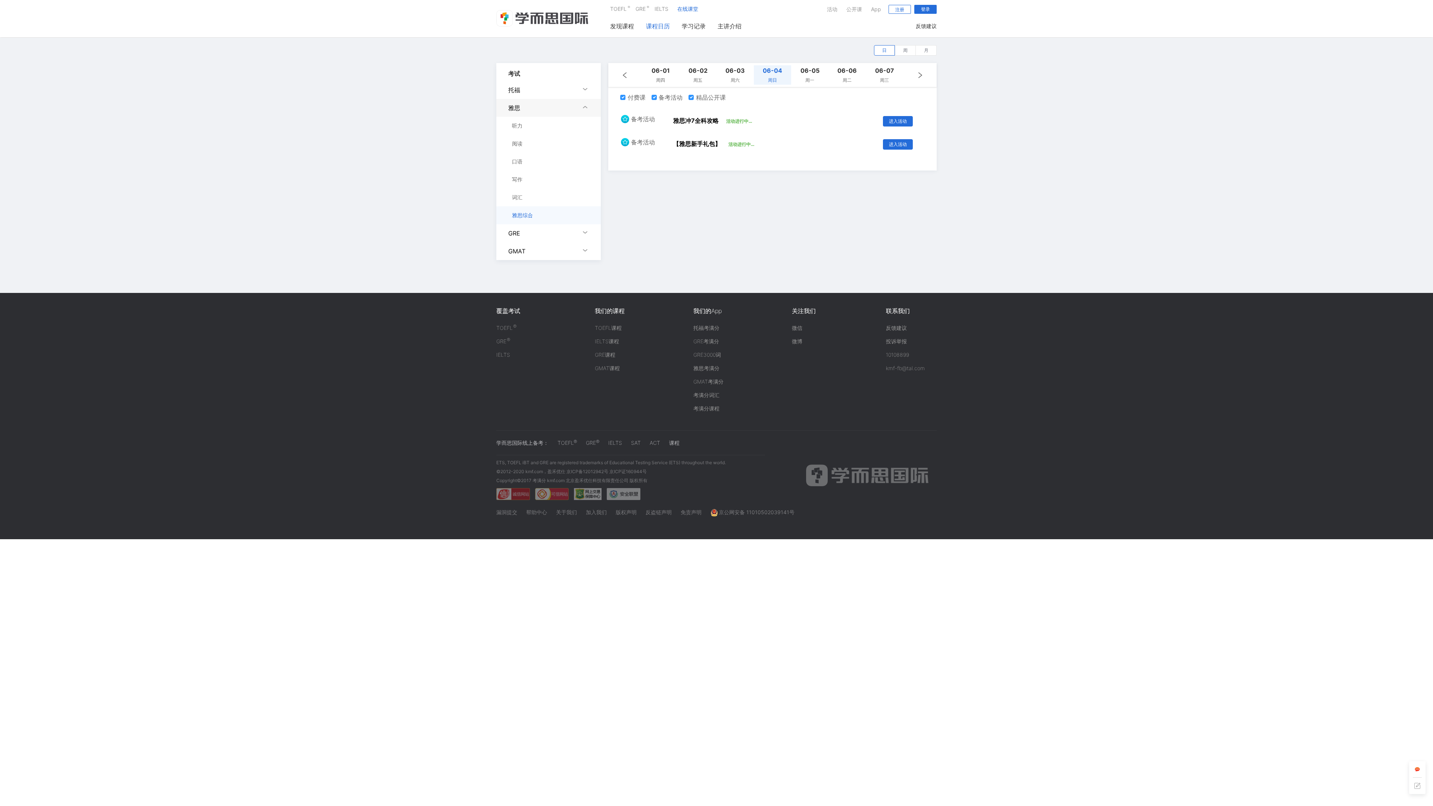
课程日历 (658, 26)
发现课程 (622, 26)
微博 (797, 341)
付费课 (636, 97)
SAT (636, 443)
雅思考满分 (706, 368)
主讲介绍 (730, 26)
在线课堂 (687, 9)
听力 (517, 125)
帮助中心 (536, 512)
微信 (797, 328)
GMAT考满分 (708, 381)
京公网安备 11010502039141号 (756, 512)
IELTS (661, 9)
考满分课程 (706, 408)
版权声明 (626, 512)
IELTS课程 (607, 341)
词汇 (517, 197)
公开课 (854, 9)
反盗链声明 (659, 512)
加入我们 (596, 512)
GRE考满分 (706, 341)
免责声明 (691, 512)
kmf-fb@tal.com (905, 368)
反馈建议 (926, 26)
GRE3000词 (707, 355)
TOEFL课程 (608, 328)
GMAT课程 (607, 368)
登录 (925, 9)
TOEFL (618, 8)
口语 (517, 161)
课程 (674, 443)
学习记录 (694, 26)
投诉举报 (896, 341)
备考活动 (670, 97)
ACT (655, 443)
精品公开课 (710, 97)
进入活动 (898, 121)
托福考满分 (706, 328)
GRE (641, 8)
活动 (832, 9)
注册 (899, 9)
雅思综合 (522, 215)
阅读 (517, 143)
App (876, 9)
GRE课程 (605, 355)
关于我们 (566, 512)
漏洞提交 (506, 512)
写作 (517, 179)
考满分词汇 (706, 395)
